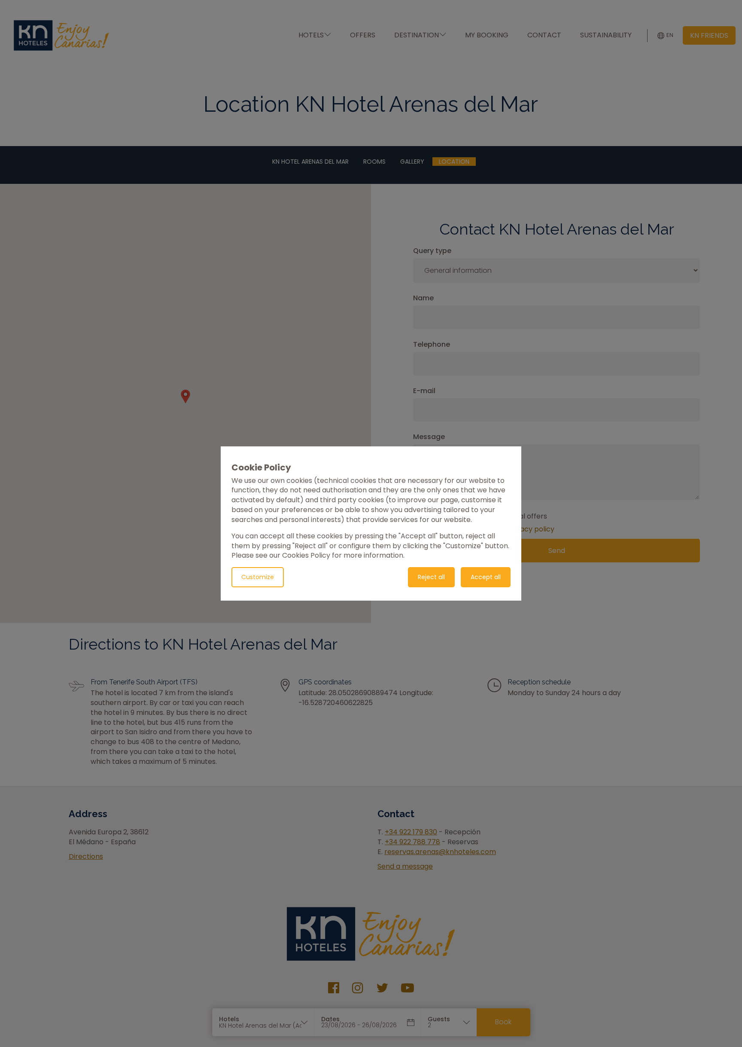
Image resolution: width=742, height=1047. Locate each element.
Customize (257, 577)
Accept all (486, 577)
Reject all (431, 577)
